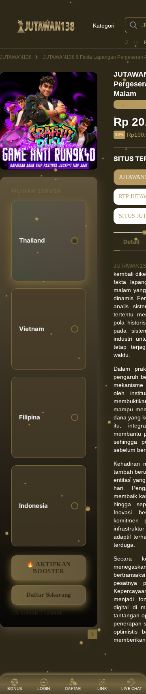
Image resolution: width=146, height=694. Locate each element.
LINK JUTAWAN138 (138, 42)
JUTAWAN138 (128, 42)
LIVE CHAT (131, 688)
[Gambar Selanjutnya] (92, 634)
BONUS (14, 688)
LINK (102, 688)
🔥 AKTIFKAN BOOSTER (48, 567)
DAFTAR (72, 688)
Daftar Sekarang (48, 594)
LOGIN (43, 688)
